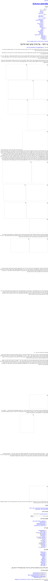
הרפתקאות (43, 27)
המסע (44, 17)
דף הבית (44, 535)
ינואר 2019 (43, 553)
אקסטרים (41, 33)
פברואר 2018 (43, 562)
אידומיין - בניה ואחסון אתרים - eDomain (22, 579)
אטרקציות (41, 32)
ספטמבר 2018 (43, 554)
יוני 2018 (44, 557)
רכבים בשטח (40, 31)
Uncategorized (41, 530)
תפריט (46, 6)
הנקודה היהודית (40, 23)
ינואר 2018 (43, 563)
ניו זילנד (41, 22)
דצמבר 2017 (43, 564)
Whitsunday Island (35, 576)
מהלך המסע (40, 16)
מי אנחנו (41, 11)
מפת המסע (43, 35)
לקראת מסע (40, 19)
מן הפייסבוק (43, 36)
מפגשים (41, 30)
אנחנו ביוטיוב (43, 38)
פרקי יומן (41, 12)
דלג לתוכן (46, 0)
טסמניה (41, 21)
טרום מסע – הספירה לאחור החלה (39, 521)
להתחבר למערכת (43, 513)
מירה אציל (44, 573)
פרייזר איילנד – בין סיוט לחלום (40, 525)
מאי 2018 (44, 558)
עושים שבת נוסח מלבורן (41, 524)
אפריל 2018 (43, 559)
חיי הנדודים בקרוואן (37, 572)
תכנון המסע (41, 15)
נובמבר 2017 (43, 565)
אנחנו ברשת (40, 13)
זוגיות (42, 29)
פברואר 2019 (43, 551)
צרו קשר (44, 39)
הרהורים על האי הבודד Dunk (33, 574)
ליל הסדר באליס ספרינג (41, 523)
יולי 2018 (44, 556)
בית (45, 8)
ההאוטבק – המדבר (39, 20)
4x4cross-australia (40, 3)
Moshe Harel (40, 47)
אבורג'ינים (41, 24)
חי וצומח (41, 25)
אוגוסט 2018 (43, 555)
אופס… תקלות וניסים (39, 34)
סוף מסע (41, 26)
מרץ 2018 (44, 560)
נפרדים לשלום (43, 522)
